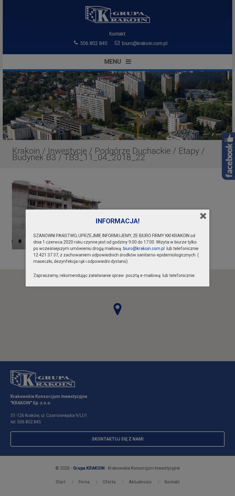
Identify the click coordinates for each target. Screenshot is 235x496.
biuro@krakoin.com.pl (144, 248)
